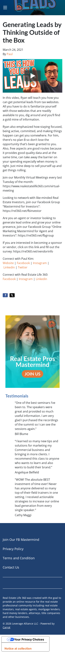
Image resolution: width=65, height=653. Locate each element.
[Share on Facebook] (5, 295)
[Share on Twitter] (12, 295)
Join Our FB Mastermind (21, 539)
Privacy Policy (13, 549)
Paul (10, 54)
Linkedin (9, 267)
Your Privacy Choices (29, 639)
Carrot (6, 627)
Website (8, 263)
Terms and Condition (19, 558)
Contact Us (11, 567)
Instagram (40, 263)
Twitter (22, 267)
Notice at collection (18, 648)
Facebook (23, 263)
